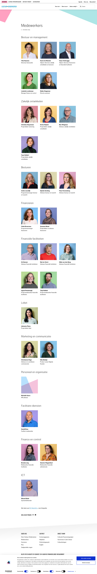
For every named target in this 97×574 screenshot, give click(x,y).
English (41, 545)
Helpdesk (42, 539)
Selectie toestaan (86, 562)
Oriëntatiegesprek (44, 542)
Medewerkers (25, 539)
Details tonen (71, 571)
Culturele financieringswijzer (14, 1)
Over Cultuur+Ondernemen (28, 537)
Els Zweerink (33, 508)
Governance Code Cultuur (65, 539)
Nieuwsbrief (92, 2)
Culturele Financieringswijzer (65, 537)
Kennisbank (4, 1)
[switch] (39, 571)
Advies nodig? (73, 6)
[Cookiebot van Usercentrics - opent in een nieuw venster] (8, 571)
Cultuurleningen (36, 1)
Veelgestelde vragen (26, 547)
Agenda (80, 2)
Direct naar (64, 6)
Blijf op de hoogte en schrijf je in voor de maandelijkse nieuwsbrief (42, 554)
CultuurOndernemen (9, 6)
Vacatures (24, 542)
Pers (22, 545)
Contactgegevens (44, 537)
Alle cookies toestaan (86, 558)
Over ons (86, 2)
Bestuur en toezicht (27, 1)
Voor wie (57, 6)
